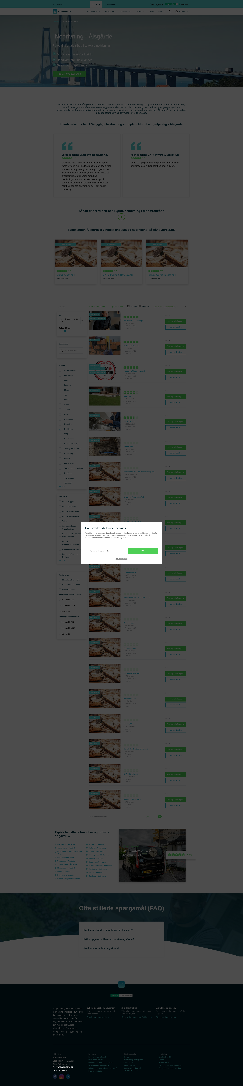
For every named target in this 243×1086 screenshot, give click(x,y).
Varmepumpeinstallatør (73, 468)
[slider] (72, 331)
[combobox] (72, 320)
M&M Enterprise (130, 698)
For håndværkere (110, 4)
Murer (66, 400)
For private (96, 4)
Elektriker (68, 424)
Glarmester (68, 375)
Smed (66, 405)
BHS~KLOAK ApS (131, 774)
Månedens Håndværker (71, 580)
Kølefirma (68, 473)
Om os (151, 11)
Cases (161, 1060)
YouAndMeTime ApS (132, 673)
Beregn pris (110, 11)
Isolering (67, 385)
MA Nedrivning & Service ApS (164, 155)
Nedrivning (68, 429)
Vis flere (62, 486)
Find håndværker (93, 11)
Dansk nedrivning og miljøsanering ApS (139, 472)
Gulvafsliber (69, 463)
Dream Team (129, 623)
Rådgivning (68, 453)
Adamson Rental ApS (132, 799)
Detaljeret (144, 306)
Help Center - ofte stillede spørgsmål (102, 1068)
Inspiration (140, 11)
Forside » (57, 21)
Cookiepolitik (129, 1062)
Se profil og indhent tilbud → (135, 863)
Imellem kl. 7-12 (68, 600)
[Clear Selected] (82, 320)
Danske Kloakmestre (70, 516)
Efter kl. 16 (66, 611)
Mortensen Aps (130, 648)
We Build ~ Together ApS (133, 321)
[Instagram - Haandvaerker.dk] (62, 1077)
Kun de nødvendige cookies (100, 551)
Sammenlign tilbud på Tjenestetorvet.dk (132, 1069)
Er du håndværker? (96, 1060)
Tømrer (67, 410)
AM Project (128, 724)
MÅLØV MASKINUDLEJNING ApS (137, 598)
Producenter (164, 1062)
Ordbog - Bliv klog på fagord (170, 1065)
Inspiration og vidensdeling (98, 1057)
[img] (170, 11)
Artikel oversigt (129, 1065)
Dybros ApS (128, 447)
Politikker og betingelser (133, 1060)
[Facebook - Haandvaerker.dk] (56, 1077)
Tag (65, 395)
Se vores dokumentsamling (170, 1068)
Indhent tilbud (125, 11)
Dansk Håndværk (69, 506)
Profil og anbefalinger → (176, 321)
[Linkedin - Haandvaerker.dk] (69, 1077)
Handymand (69, 439)
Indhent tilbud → (176, 327)
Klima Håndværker (69, 590)
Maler (66, 390)
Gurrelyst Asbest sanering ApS (136, 749)
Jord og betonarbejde (73, 449)
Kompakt (133, 306)
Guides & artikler (165, 1057)
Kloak (66, 414)
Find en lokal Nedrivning (69, 74)
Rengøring (68, 419)
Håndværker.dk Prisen (71, 585)
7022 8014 (61, 1067)
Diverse (67, 458)
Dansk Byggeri (68, 502)
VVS (66, 434)
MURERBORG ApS (131, 346)
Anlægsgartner (70, 370)
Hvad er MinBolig (95, 1071)
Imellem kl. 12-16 (68, 606)
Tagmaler (68, 483)
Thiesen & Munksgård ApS (134, 371)
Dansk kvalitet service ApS (94, 155)
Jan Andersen (129, 421)
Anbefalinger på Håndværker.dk (100, 1062)
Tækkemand (69, 478)
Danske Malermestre (70, 511)
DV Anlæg (127, 396)
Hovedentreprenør (71, 444)
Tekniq (64, 521)
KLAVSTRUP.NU (130, 572)
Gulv (66, 380)
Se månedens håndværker (98, 1065)
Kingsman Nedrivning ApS (134, 497)
